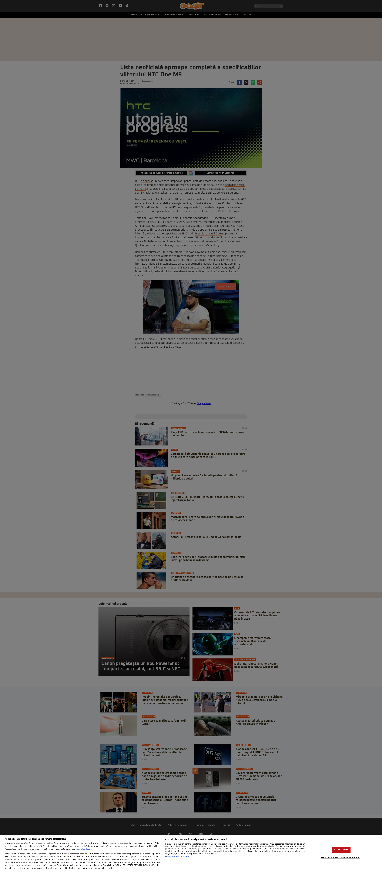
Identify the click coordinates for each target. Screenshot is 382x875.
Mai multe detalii (84, 849)
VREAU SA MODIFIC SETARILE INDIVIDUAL (340, 858)
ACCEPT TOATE (341, 850)
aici (68, 862)
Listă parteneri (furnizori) (177, 857)
